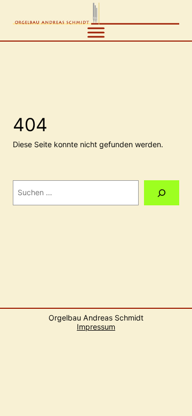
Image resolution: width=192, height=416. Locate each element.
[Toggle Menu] (96, 32)
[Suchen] (161, 192)
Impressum (96, 326)
